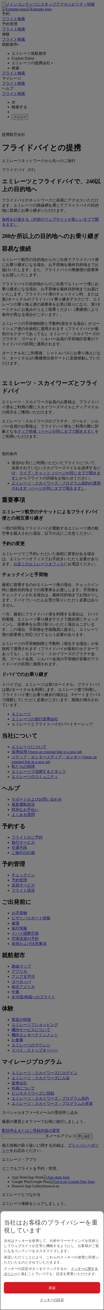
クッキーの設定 (52, 1299)
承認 (52, 1287)
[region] (52, 1260)
